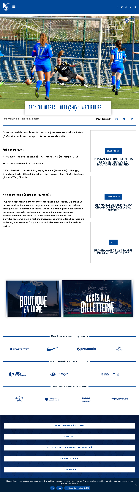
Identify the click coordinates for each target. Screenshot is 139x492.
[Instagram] (126, 6)
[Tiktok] (130, 6)
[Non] (135, 484)
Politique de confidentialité (77, 488)
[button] (116, 119)
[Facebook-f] (117, 6)
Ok (52, 488)
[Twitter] (121, 6)
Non (59, 488)
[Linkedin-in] (134, 6)
